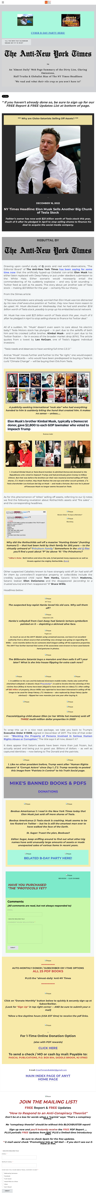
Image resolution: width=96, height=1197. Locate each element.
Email (10, 910)
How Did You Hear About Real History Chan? (20, 1169)
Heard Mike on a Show (11, 1181)
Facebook (7, 1176)
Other (6, 1184)
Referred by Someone (10, 1173)
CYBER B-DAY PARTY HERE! (48, 32)
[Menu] (3, 2)
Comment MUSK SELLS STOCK (21, 922)
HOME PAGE (48, 1079)
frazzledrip (46, 684)
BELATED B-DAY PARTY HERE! (48, 858)
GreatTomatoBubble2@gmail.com (51, 1070)
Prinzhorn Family (42, 548)
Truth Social (7, 1179)
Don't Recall (8, 1187)
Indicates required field (16, 918)
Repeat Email (7, 1161)
